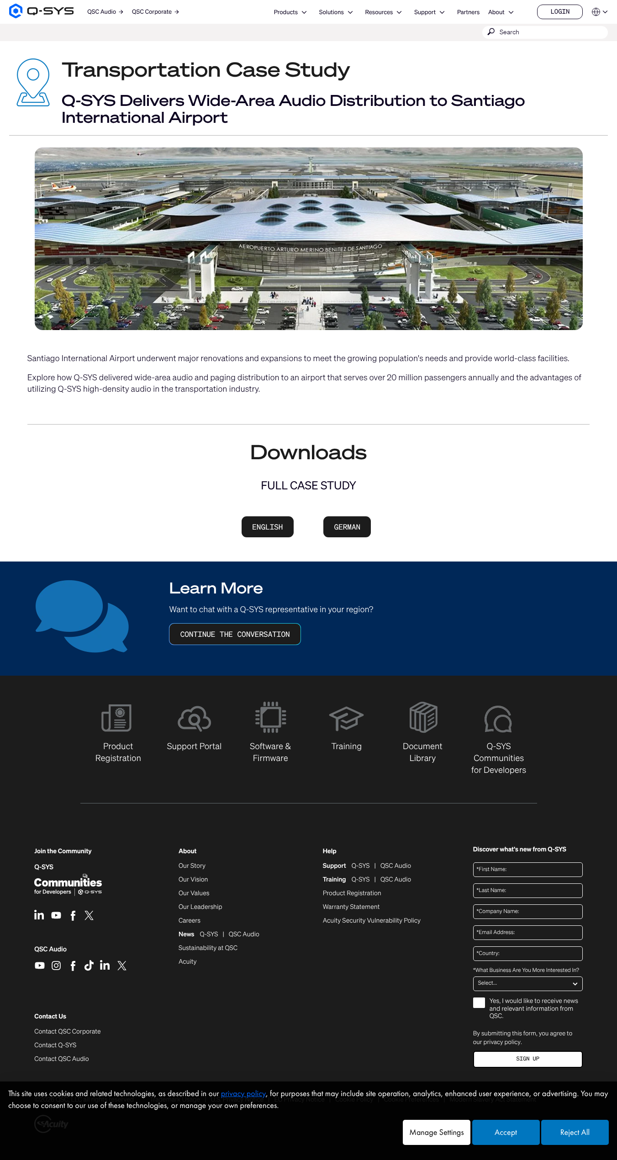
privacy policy (502, 1042)
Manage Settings (436, 1132)
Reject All (575, 1132)
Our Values (194, 893)
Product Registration (352, 893)
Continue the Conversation (235, 634)
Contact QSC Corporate (67, 1031)
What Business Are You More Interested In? (526, 970)
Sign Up (528, 1058)
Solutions (331, 12)
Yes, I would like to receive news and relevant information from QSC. (534, 1009)
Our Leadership (200, 907)
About (496, 12)
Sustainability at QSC (208, 948)
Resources (379, 12)
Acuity (188, 961)
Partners (468, 12)
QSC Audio (50, 952)
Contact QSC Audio (61, 1059)
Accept (506, 1132)
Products (286, 12)
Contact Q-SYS (55, 1045)
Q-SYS (43, 867)
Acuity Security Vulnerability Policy (372, 920)
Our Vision (193, 879)
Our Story (192, 866)
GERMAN (347, 527)
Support (425, 12)
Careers (189, 920)
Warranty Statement (351, 907)
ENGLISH (267, 527)
